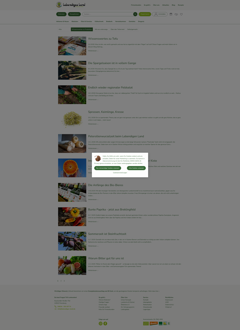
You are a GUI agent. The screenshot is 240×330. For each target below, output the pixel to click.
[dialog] (120, 165)
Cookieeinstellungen (120, 173)
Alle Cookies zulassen (136, 168)
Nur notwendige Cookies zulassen (107, 168)
